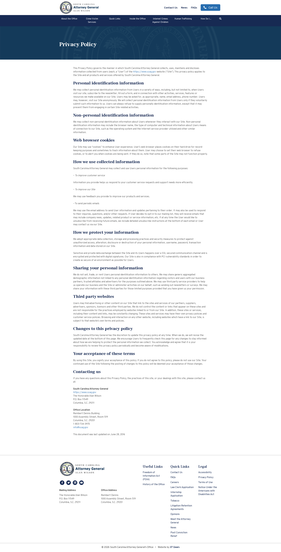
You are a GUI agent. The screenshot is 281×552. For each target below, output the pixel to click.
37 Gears (175, 547)
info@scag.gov (80, 427)
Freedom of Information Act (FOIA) (151, 476)
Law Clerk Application (182, 487)
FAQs (194, 7)
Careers (175, 482)
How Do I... (206, 19)
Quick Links (114, 19)
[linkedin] (75, 482)
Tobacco (175, 500)
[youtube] (81, 482)
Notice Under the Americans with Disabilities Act (207, 491)
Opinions (175, 514)
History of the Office (154, 484)
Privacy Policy (205, 477)
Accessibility (205, 472)
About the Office (69, 19)
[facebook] (62, 482)
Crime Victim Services (92, 21)
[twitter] (69, 482)
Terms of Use (205, 482)
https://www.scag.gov (144, 71)
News (184, 7)
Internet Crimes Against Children (160, 21)
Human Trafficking (183, 19)
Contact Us (171, 7)
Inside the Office (138, 19)
